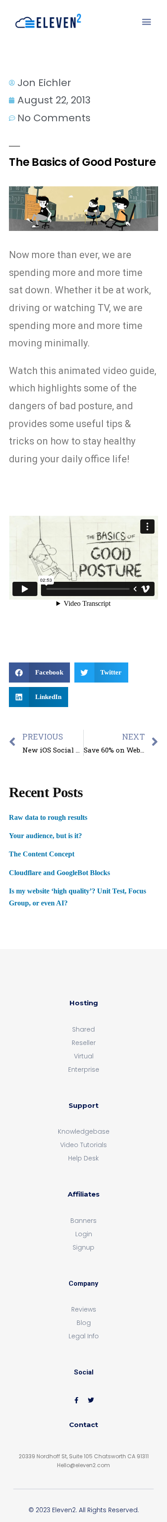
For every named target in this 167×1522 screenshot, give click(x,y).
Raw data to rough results (48, 817)
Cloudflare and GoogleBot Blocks (59, 872)
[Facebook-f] (76, 1400)
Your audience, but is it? (45, 835)
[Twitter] (91, 1400)
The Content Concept (41, 854)
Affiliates (84, 1194)
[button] (146, 21)
